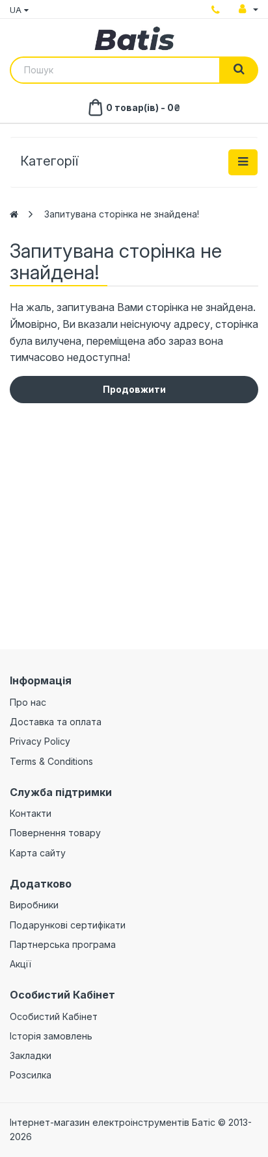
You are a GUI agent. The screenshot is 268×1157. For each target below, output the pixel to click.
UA (17, 10)
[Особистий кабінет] (248, 9)
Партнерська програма (63, 944)
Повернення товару (55, 832)
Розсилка (30, 1074)
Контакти (30, 813)
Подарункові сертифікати (68, 924)
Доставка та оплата (55, 721)
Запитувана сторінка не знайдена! (121, 213)
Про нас (28, 702)
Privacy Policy (40, 741)
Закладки (30, 1055)
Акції (20, 963)
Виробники (34, 904)
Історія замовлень (51, 1035)
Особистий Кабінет (54, 1016)
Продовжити (134, 389)
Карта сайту (38, 852)
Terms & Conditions (51, 761)
